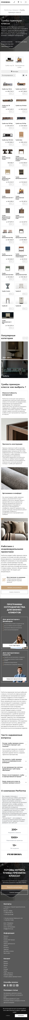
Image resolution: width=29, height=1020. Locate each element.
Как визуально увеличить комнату (13, 993)
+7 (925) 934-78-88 (9, 920)
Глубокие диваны (8, 974)
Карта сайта (7, 953)
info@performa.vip (8, 929)
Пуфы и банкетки (8, 973)
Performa (7, 10)
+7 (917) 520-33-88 (8, 914)
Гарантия (6, 949)
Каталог (16, 10)
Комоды (6, 969)
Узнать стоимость (14, 592)
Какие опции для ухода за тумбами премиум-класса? (11, 782)
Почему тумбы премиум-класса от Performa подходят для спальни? (12, 745)
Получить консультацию (14, 887)
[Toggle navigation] (26, 2)
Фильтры (15, 71)
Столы (5, 967)
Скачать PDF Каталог (9, 940)
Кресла (5, 965)
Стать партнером (14, 645)
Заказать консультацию (14, 587)
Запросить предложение (14, 679)
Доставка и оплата (9, 951)
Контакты (6, 947)
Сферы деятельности (9, 943)
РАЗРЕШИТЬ (21, 1015)
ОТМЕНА (8, 1015)
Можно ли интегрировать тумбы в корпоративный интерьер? (13, 775)
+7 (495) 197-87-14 (8, 912)
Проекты (6, 936)
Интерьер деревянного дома (11, 998)
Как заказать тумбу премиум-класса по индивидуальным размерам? (12, 761)
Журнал (6, 945)
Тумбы (5, 971)
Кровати (6, 963)
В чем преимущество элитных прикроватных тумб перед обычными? (12, 769)
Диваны (6, 961)
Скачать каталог (14, 892)
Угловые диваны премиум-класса (12, 976)
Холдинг (6, 941)
